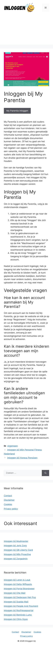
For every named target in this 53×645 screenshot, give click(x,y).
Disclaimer (9, 500)
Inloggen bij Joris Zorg (15, 545)
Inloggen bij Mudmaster (16, 541)
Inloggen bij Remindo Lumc (18, 615)
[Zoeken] (45, 473)
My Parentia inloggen (17, 110)
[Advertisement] (26, 31)
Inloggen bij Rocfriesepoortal (18, 610)
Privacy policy (11, 508)
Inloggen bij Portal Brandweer (19, 588)
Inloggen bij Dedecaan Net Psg (20, 597)
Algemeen (12, 446)
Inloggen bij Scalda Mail (16, 601)
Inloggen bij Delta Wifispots (18, 584)
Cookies (8, 504)
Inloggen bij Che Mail (14, 593)
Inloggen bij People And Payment (21, 606)
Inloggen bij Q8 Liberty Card (18, 550)
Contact (8, 495)
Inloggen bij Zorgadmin (16, 558)
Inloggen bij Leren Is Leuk (17, 580)
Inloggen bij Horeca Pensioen (22, 457)
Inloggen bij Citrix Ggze (16, 619)
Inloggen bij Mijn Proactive (17, 554)
